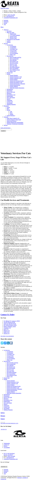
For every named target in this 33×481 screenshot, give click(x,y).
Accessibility (7, 447)
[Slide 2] (4, 422)
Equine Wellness (14, 86)
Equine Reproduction (15, 85)
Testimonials (7, 443)
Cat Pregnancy (13, 51)
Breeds (8, 110)
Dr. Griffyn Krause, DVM (10, 325)
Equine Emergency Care (16, 76)
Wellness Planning (11, 104)
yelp (5, 24)
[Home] (10, 7)
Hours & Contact (5, 8)
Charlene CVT (7, 328)
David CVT (7, 333)
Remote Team (13, 38)
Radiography (10, 96)
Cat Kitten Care (13, 49)
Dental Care (10, 72)
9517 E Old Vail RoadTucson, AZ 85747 (9, 454)
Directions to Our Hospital (13, 39)
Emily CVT (6, 332)
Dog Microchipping (14, 67)
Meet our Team (10, 32)
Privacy (5, 446)
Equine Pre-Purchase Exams (17, 81)
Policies (9, 42)
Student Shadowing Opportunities (15, 122)
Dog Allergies (13, 60)
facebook (6, 20)
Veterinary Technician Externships (15, 124)
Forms (8, 107)
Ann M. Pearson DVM (9, 322)
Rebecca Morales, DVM (10, 326)
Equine (8, 74)
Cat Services (10, 45)
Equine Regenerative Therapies (17, 83)
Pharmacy (9, 93)
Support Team (13, 36)
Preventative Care (11, 94)
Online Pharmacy (11, 115)
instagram (6, 21)
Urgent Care (10, 101)
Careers (8, 40)
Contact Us (6, 444)
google (5, 23)
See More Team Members (7, 336)
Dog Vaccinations (14, 68)
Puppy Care (13, 71)
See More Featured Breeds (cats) (9, 423)
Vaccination (9, 103)
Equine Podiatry (14, 79)
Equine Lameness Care (15, 78)
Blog (8, 108)
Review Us (4, 466)
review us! (4, 429)
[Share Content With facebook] (11, 343)
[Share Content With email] (5, 343)
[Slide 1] (2, 422)
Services (6, 43)
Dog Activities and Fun (15, 57)
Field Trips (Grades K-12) (13, 118)
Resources (6, 105)
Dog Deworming (14, 63)
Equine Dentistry (14, 75)
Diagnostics (9, 90)
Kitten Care (12, 54)
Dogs (11, 112)
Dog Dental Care (14, 61)
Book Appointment (5, 128)
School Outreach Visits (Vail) (14, 119)
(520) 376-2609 (11, 15)
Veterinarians (13, 33)
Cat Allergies (13, 46)
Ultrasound (9, 100)
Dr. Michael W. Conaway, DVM (12, 321)
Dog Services (10, 56)
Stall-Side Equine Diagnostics (17, 87)
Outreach (6, 117)
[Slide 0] (1, 422)
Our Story (9, 31)
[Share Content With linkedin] (8, 343)
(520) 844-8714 (10, 16)
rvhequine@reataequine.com (11, 17)
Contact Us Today (8, 315)
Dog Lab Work (13, 65)
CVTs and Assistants (15, 35)
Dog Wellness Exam (15, 69)
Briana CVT (7, 330)
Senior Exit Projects (11, 121)
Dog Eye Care (13, 64)
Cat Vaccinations (14, 53)
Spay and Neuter (11, 97)
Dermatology (10, 89)
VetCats (5, 125)
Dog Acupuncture (14, 58)
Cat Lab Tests (13, 50)
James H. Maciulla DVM (10, 323)
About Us (6, 29)
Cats (11, 111)
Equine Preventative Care (16, 82)
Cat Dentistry (13, 47)
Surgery (9, 99)
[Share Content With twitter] (2, 343)
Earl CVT (6, 329)
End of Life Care (11, 92)
